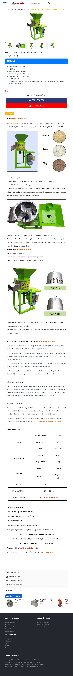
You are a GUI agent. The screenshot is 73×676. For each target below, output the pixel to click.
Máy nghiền (8, 629)
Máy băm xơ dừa (10, 627)
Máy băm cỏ (8, 624)
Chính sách (8, 647)
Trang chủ (8, 639)
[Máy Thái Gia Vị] (9, 603)
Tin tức (7, 643)
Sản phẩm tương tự (13, 596)
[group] (36, 26)
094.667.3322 (37, 106)
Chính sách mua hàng (43, 622)
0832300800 (15, 666)
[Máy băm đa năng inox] (34, 603)
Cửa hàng (8, 641)
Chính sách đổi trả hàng (43, 627)
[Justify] (49, 3)
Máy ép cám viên (10, 622)
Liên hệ (7, 645)
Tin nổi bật (8, 591)
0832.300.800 (37, 100)
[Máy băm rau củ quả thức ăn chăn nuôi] (60, 603)
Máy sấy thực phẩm (10, 631)
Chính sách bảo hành (43, 624)
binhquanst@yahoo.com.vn (30, 666)
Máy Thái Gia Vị (20, 600)
